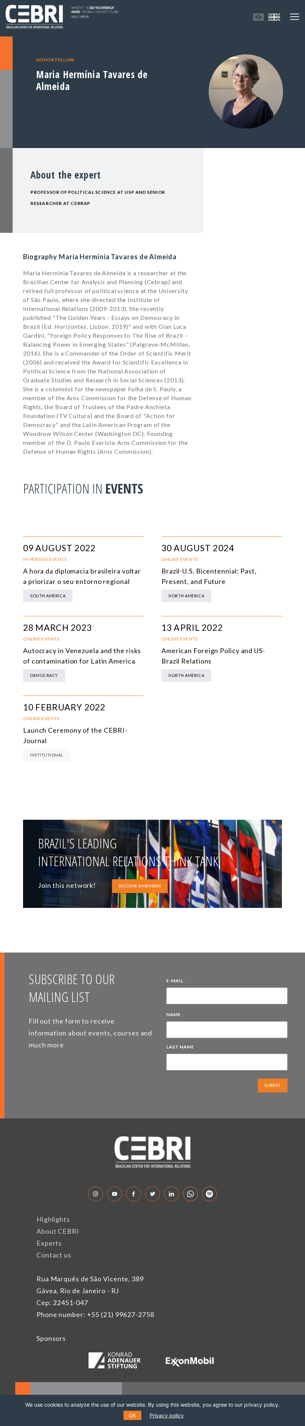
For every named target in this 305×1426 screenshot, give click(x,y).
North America (186, 595)
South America (47, 595)
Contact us (53, 1255)
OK (132, 1415)
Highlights (53, 1219)
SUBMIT (272, 1085)
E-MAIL (176, 981)
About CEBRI (57, 1231)
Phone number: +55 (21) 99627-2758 (95, 1314)
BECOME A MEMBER (140, 886)
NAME (175, 1015)
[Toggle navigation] (294, 16)
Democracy (44, 675)
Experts (49, 1243)
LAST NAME (180, 1047)
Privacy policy (167, 1415)
